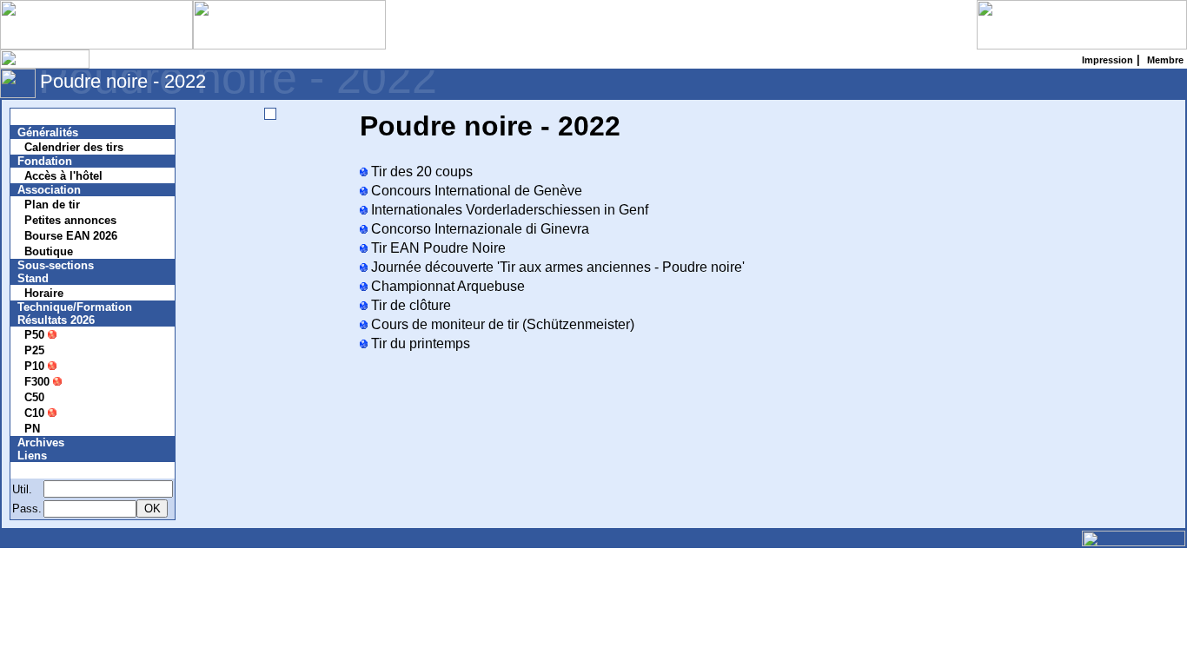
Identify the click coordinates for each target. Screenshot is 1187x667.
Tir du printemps (419, 343)
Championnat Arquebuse (446, 286)
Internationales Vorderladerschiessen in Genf (508, 209)
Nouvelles (54, 116)
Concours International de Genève (475, 190)
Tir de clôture (409, 305)
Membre (49, 470)
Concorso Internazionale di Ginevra (478, 228)
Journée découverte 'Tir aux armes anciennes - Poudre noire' (556, 267)
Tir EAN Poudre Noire (437, 248)
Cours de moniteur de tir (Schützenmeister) (501, 324)
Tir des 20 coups (420, 171)
